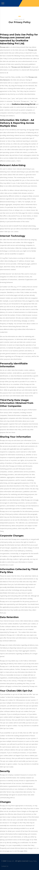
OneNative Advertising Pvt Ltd (23, 104)
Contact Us (4, 866)
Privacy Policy (32, 861)
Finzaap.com (10, 861)
